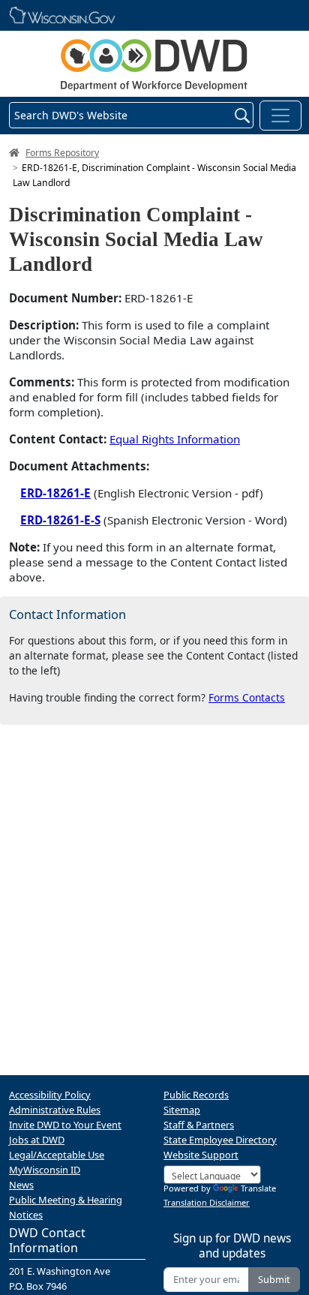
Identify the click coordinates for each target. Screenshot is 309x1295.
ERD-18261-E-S (60, 519)
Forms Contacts (246, 697)
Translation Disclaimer (207, 1202)
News (21, 1184)
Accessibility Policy (50, 1094)
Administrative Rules (54, 1109)
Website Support (201, 1154)
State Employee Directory (220, 1139)
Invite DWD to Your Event (65, 1124)
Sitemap (182, 1109)
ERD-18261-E (55, 492)
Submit (274, 1279)
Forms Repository (62, 152)
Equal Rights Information (175, 438)
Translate (258, 1188)
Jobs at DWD (36, 1139)
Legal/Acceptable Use (56, 1154)
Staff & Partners (199, 1124)
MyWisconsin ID (44, 1169)
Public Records (196, 1094)
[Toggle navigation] (281, 116)
